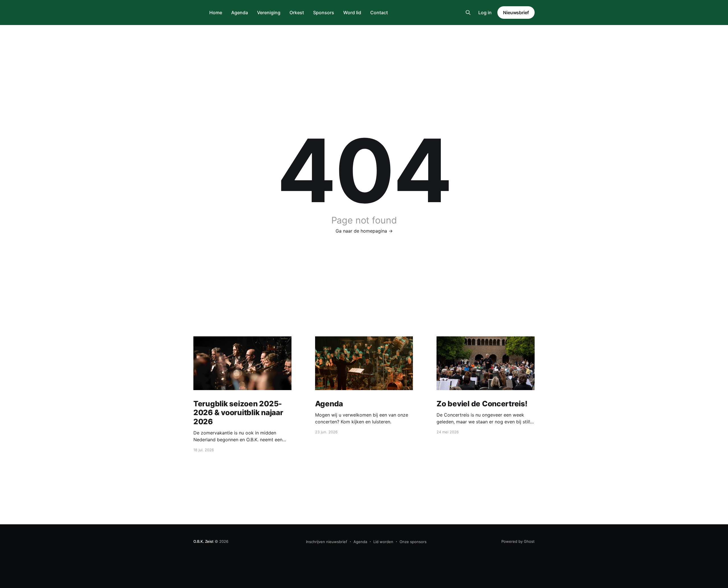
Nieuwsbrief (516, 12)
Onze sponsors (413, 541)
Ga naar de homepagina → (364, 231)
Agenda (239, 12)
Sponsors (323, 12)
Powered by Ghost (518, 541)
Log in (485, 12)
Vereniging (268, 12)
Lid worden (383, 541)
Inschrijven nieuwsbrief (326, 541)
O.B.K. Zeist (203, 541)
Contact (379, 12)
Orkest (296, 12)
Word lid (352, 12)
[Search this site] (468, 12)
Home (215, 12)
